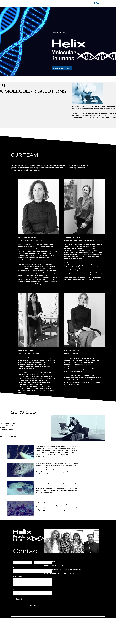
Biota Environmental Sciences (88, 115)
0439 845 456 (50, 561)
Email (15, 567)
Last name (38, 559)
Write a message (19, 576)
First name (18, 559)
